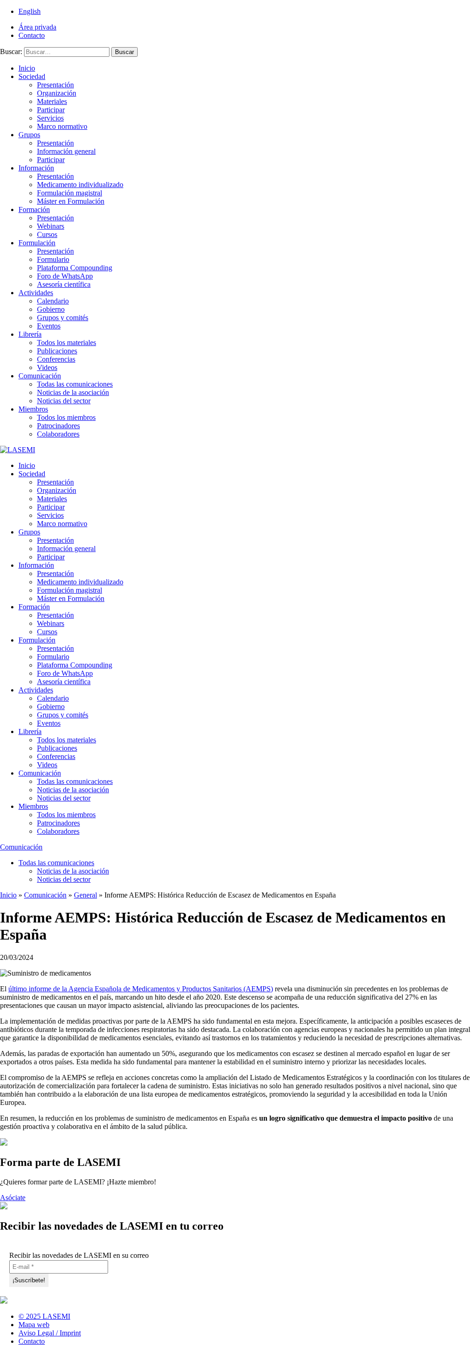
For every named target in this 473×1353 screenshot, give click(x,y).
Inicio (26, 68)
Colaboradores (58, 434)
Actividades (35, 293)
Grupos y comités (62, 318)
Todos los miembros (66, 417)
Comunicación (39, 376)
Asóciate (12, 1197)
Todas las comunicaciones (75, 384)
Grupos (29, 135)
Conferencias (56, 359)
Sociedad (31, 76)
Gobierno (51, 309)
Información (36, 168)
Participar (51, 110)
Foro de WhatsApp (65, 276)
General (85, 895)
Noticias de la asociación (73, 392)
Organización (56, 93)
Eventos (49, 326)
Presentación (55, 85)
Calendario (53, 301)
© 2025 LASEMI (44, 1316)
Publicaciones (57, 351)
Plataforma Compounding (74, 268)
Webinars (50, 226)
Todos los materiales (66, 342)
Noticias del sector (64, 401)
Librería (30, 334)
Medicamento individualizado (80, 184)
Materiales (52, 101)
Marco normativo (62, 126)
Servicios (50, 118)
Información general (66, 151)
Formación (34, 209)
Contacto (31, 35)
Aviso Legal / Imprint (49, 1333)
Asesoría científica (64, 284)
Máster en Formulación (70, 201)
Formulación (36, 243)
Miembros (33, 409)
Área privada (37, 27)
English (29, 11)
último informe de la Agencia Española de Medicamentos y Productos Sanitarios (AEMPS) (140, 989)
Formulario (53, 259)
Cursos (47, 234)
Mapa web (33, 1325)
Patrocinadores (58, 426)
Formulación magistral (69, 193)
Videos (47, 367)
